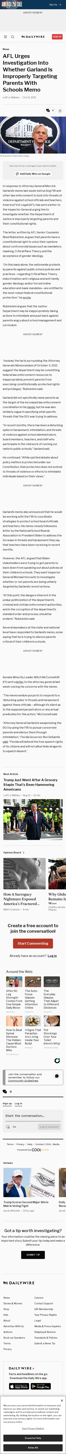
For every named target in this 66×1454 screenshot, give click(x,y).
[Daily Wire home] (33, 37)
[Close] (62, 1400)
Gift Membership (43, 1309)
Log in (52, 956)
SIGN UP (57, 36)
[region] (33, 1425)
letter (20, 682)
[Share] (60, 111)
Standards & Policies (46, 1337)
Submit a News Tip (44, 1343)
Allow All (33, 1447)
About (6, 1320)
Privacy (7, 1349)
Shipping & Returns (45, 1332)
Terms (7, 1343)
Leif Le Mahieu (11, 97)
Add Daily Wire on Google (35, 173)
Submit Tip (33, 1255)
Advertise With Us (13, 1326)
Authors (8, 1332)
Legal (37, 1320)
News (6, 1297)
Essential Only (33, 1438)
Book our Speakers (14, 1337)
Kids (5, 1314)
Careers (38, 1297)
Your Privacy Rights (45, 1314)
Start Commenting (33, 943)
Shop (6, 1309)
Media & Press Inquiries (47, 1326)
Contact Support (43, 1303)
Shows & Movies (12, 1303)
